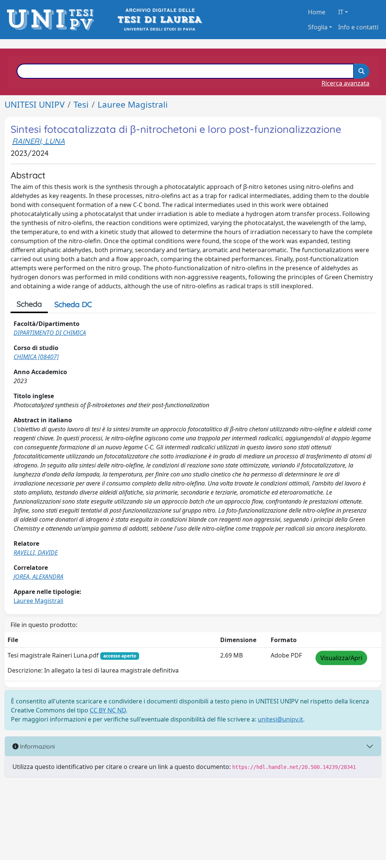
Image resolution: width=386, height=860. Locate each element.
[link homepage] (53, 19)
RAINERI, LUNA (38, 141)
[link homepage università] (159, 19)
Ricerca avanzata (345, 83)
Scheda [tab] (29, 304)
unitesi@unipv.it (280, 719)
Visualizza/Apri (341, 658)
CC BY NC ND (108, 710)
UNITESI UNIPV (34, 104)
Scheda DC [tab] (73, 304)
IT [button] (340, 12)
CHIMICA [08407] (36, 357)
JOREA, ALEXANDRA (38, 576)
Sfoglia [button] (318, 27)
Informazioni (36, 746)
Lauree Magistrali (133, 104)
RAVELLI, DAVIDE (36, 552)
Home (316, 12)
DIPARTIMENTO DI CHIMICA (50, 333)
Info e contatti (358, 27)
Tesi (81, 104)
